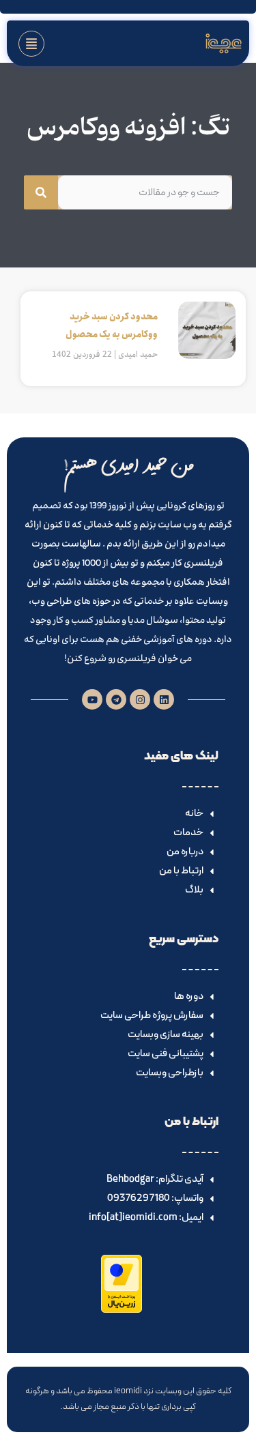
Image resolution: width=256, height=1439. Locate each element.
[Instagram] (140, 699)
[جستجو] (41, 192)
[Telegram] (116, 699)
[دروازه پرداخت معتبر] (121, 1310)
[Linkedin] (164, 699)
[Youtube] (92, 699)
